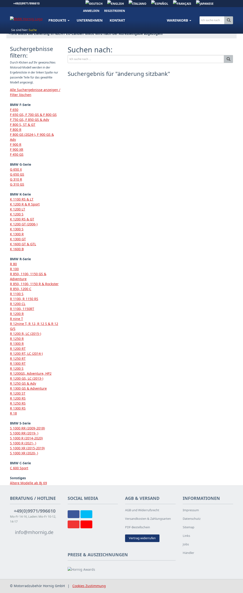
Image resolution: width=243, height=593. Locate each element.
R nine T (16, 318)
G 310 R (16, 179)
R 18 (13, 413)
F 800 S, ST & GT (22, 124)
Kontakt (117, 20)
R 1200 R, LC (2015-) (25, 333)
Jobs (186, 544)
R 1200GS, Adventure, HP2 (30, 373)
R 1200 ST (17, 393)
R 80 (13, 264)
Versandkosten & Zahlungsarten (148, 518)
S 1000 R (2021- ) (23, 443)
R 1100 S (16, 294)
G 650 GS (17, 174)
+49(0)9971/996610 (26, 3)
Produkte (57, 20)
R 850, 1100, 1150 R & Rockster (34, 284)
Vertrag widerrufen (142, 538)
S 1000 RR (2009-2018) (27, 428)
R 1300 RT (18, 363)
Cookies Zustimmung (89, 586)
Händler (188, 553)
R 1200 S (16, 368)
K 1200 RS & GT (22, 219)
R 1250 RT (18, 358)
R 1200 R (17, 313)
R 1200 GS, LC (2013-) (26, 378)
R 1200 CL (17, 303)
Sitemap (188, 527)
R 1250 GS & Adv (23, 383)
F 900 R (15, 144)
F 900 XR (16, 149)
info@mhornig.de (33, 532)
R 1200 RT (18, 348)
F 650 (14, 109)
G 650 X (16, 169)
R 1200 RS (18, 398)
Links (186, 536)
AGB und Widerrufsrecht (142, 510)
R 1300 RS (18, 408)
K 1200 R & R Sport (25, 204)
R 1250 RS (18, 403)
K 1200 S (16, 214)
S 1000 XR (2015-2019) (27, 448)
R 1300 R (17, 343)
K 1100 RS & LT (21, 199)
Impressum (191, 510)
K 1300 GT (18, 239)
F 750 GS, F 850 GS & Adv (29, 119)
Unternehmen (90, 20)
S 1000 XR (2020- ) (24, 453)
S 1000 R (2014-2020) (26, 438)
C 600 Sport (19, 468)
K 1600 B (17, 249)
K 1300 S (16, 229)
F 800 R (15, 129)
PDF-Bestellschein (137, 527)
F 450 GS (16, 154)
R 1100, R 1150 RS (24, 298)
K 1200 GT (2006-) (23, 224)
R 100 (14, 269)
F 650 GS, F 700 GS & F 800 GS (33, 114)
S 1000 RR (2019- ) (24, 433)
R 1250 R (17, 338)
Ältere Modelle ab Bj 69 (28, 483)
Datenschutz (192, 518)
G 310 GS (17, 184)
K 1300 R (17, 234)
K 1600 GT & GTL (23, 244)
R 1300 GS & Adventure (28, 388)
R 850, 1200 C (20, 289)
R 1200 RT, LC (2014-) (26, 353)
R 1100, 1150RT (22, 308)
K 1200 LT (17, 209)
